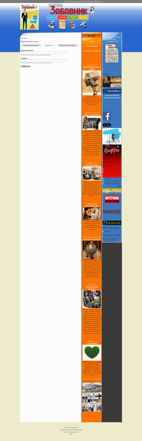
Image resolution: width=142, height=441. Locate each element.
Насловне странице (112, 181)
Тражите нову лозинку (68, 45)
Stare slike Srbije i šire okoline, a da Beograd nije (112, 174)
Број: (22, 31)
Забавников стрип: (89, 381)
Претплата (98, 1)
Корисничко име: (28, 50)
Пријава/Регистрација (72, 1)
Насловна (24, 38)
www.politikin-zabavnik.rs (71, 427)
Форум (83, 1)
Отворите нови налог (31, 45)
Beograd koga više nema (113, 169)
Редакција (90, 1)
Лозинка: (25, 58)
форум (119, 186)
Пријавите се (49, 45)
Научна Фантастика (112, 183)
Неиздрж (108, 178)
